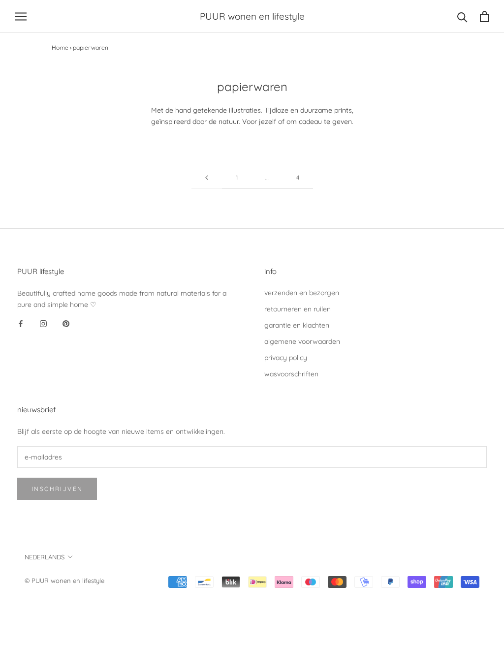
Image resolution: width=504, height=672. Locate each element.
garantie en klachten (296, 325)
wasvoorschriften (291, 373)
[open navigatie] (21, 16)
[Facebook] (20, 323)
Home (60, 47)
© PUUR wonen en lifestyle (64, 580)
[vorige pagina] (206, 177)
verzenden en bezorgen (301, 292)
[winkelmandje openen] (484, 16)
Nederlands (44, 557)
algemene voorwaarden (302, 341)
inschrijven (57, 488)
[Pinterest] (66, 323)
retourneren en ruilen (297, 309)
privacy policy (285, 357)
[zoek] (462, 16)
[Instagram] (43, 323)
